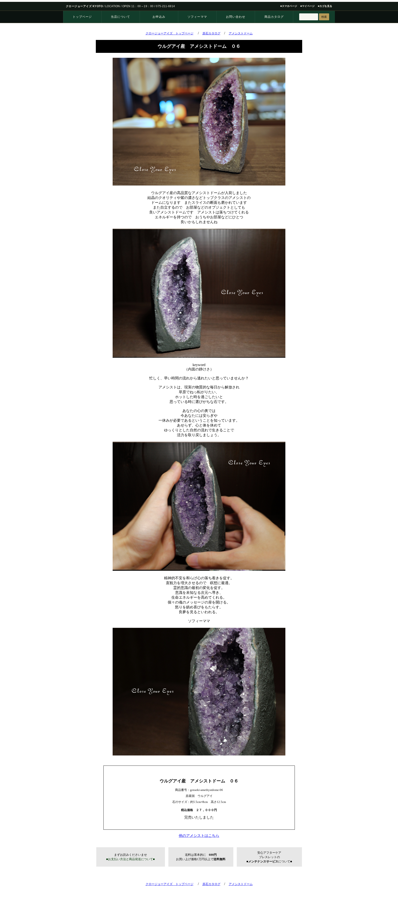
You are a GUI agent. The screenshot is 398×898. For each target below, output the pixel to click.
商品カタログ (274, 16)
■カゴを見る (325, 6)
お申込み (158, 16)
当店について (120, 16)
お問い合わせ (235, 16)
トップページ (82, 16)
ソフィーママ (197, 16)
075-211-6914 (165, 6)
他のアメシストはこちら (199, 836)
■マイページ (307, 6)
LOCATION (112, 6)
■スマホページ (288, 6)
